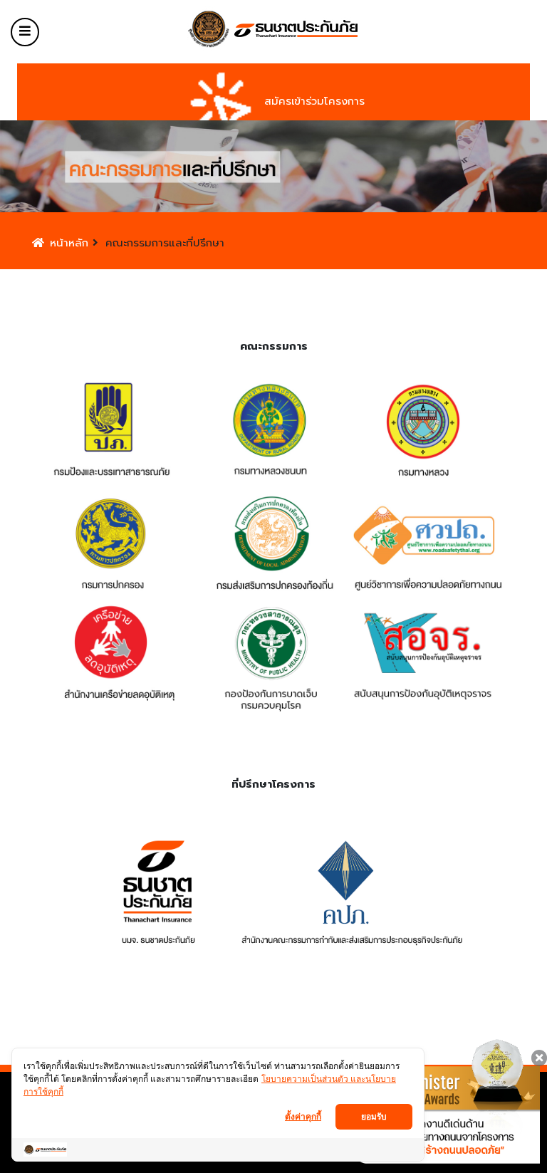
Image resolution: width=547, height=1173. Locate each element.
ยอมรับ (374, 1116)
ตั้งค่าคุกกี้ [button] (303, 1116)
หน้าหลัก (69, 243)
